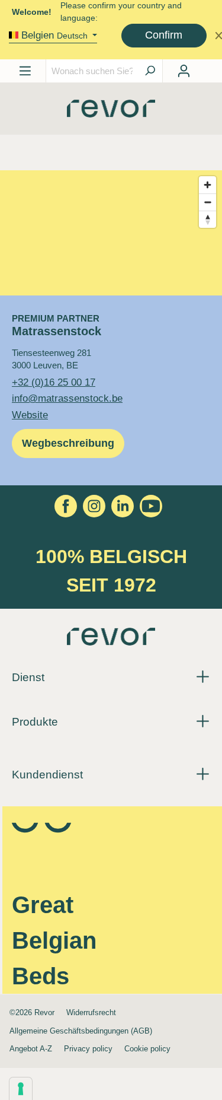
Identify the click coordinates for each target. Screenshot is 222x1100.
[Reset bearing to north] (207, 219)
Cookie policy (147, 1048)
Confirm (163, 35)
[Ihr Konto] (183, 70)
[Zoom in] (207, 184)
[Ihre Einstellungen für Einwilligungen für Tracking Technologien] (20, 1088)
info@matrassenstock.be (67, 398)
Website (30, 415)
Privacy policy (88, 1048)
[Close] (218, 35)
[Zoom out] (207, 202)
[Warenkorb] (203, 67)
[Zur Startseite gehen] (111, 112)
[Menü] (25, 70)
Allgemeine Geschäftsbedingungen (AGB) (80, 1030)
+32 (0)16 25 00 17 (53, 382)
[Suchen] (149, 70)
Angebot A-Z (30, 1048)
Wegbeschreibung (68, 443)
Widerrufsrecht (91, 1012)
